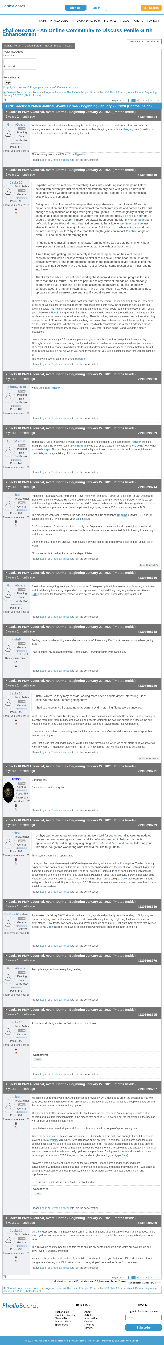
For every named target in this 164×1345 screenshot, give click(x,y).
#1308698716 (147, 577)
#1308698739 (147, 906)
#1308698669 (147, 433)
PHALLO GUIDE (59, 20)
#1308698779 (147, 960)
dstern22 (93, 1281)
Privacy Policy (77, 1340)
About (87, 1311)
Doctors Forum (153, 41)
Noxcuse (104, 1281)
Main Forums (33, 92)
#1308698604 (147, 117)
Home (43, 20)
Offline (22, 129)
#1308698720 (147, 685)
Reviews (89, 1327)
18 (158, 100)
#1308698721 (147, 771)
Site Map (89, 1324)
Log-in (97, 8)
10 (150, 100)
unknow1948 (16, 387)
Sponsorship (61, 1324)
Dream (122, 1281)
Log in (43, 159)
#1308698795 (147, 1014)
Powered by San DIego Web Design (120, 1340)
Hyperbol (80, 154)
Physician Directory (86, 20)
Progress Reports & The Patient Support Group (70, 92)
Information (91, 1318)
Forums (138, 20)
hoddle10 (73, 1281)
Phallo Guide (62, 1311)
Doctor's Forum (63, 1321)
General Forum (136, 41)
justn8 (16, 639)
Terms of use (92, 1340)
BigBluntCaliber (16, 914)
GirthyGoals (16, 124)
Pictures (110, 20)
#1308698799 (147, 1223)
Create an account (67, 87)
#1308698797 (147, 1089)
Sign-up (75, 8)
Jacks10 (16, 182)
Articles (88, 1314)
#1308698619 (147, 175)
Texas (16, 779)
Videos (124, 20)
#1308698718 (147, 631)
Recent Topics (53, 45)
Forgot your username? (43, 87)
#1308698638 (147, 379)
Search (69, 45)
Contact (153, 20)
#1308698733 (147, 825)
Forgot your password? (16, 87)
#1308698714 (147, 487)
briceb (83, 1281)
